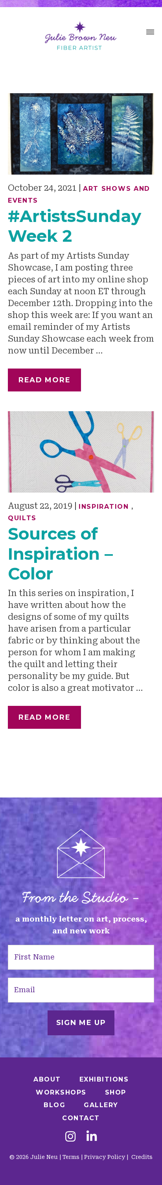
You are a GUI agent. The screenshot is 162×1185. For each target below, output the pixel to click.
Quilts (22, 518)
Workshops (61, 1092)
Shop (115, 1092)
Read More (44, 380)
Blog (54, 1105)
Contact (81, 1118)
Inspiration (104, 506)
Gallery (101, 1105)
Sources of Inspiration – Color (60, 553)
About (47, 1079)
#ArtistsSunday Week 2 (74, 226)
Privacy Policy (104, 1157)
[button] (150, 33)
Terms (71, 1157)
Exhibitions (104, 1079)
